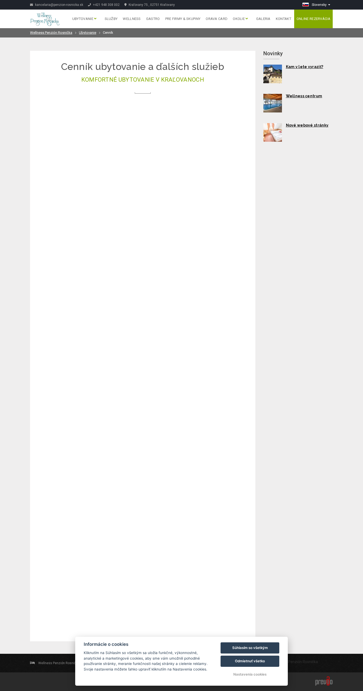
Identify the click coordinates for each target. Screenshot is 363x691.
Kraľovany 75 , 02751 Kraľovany (151, 5)
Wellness (132, 19)
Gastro (153, 19)
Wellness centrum (304, 96)
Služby (111, 19)
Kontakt (283, 19)
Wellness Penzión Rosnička (51, 33)
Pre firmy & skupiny (183, 19)
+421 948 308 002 (106, 5)
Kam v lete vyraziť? (304, 67)
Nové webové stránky (307, 125)
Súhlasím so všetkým (250, 648)
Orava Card (216, 19)
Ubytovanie (83, 19)
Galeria (263, 19)
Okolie (239, 19)
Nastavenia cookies (250, 674)
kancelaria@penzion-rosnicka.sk (58, 5)
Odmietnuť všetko (250, 661)
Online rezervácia (313, 19)
